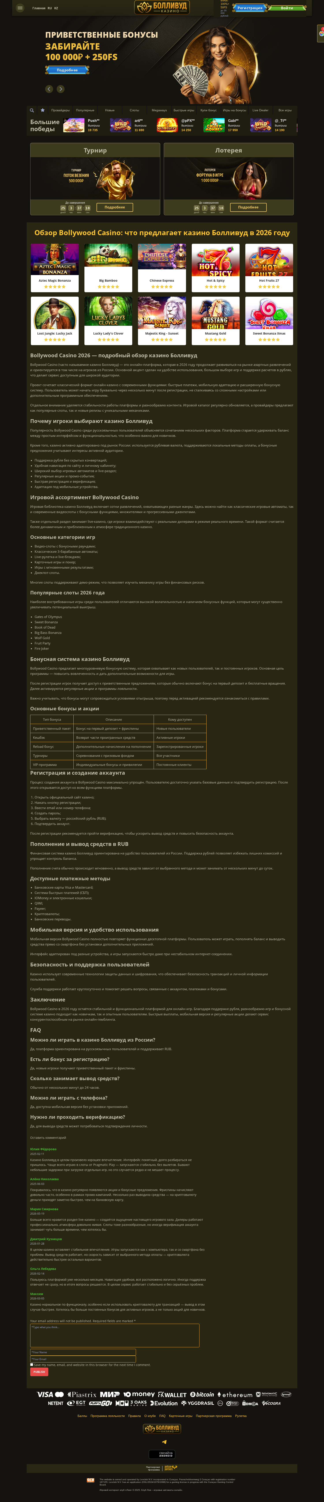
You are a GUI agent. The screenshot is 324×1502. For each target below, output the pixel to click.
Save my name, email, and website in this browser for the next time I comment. (92, 1365)
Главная (38, 8)
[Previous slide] (49, 89)
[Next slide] (61, 89)
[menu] (20, 8)
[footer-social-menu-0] (164, 1442)
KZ (56, 8)
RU (50, 8)
